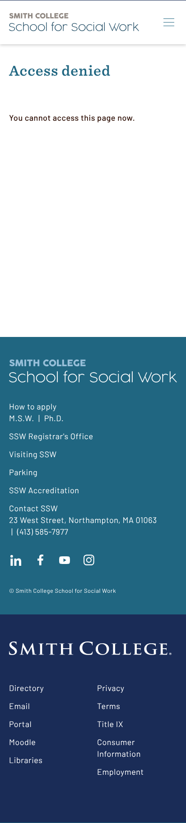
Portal (20, 724)
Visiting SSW (33, 454)
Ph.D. (54, 418)
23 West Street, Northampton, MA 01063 (83, 520)
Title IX (110, 724)
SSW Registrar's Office (51, 436)
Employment (120, 772)
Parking (23, 472)
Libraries (25, 760)
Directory (26, 688)
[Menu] (168, 22)
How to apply (32, 406)
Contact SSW (33, 508)
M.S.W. (21, 418)
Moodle (22, 742)
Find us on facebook (40, 560)
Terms (108, 706)
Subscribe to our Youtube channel (64, 560)
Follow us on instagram (89, 560)
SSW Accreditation (44, 490)
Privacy (111, 688)
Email (19, 706)
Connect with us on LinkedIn (16, 560)
